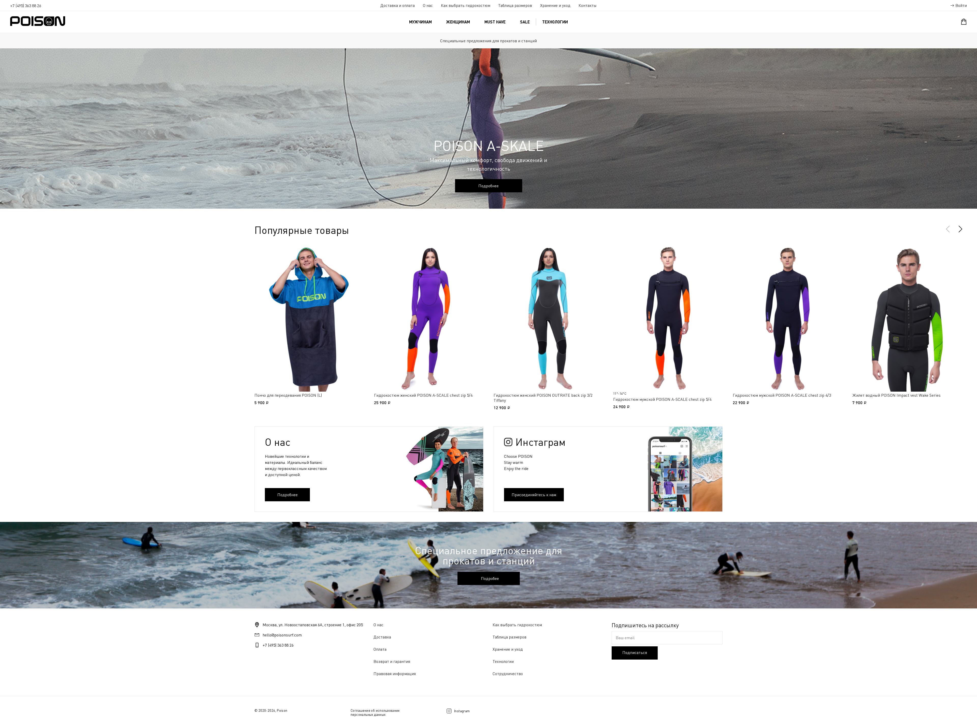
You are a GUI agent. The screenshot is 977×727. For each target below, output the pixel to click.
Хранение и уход (555, 5)
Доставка (382, 636)
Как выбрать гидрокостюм (465, 5)
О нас (428, 5)
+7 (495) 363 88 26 (25, 5)
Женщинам (458, 21)
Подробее (490, 578)
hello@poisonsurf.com (282, 634)
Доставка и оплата (397, 5)
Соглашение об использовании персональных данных (375, 712)
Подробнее (488, 185)
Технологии (555, 21)
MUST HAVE (495, 21)
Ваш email (625, 637)
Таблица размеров (515, 5)
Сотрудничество (508, 673)
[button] (960, 229)
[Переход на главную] (37, 21)
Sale (525, 21)
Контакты (588, 5)
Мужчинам (420, 21)
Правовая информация (394, 673)
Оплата (379, 649)
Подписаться (634, 652)
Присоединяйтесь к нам (534, 494)
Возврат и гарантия (391, 661)
